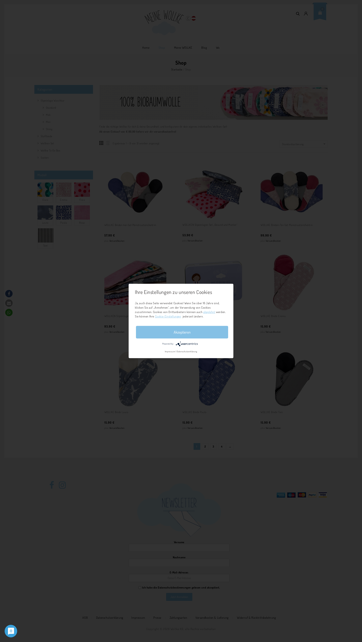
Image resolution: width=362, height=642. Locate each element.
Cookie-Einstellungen (168, 316)
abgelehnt (209, 312)
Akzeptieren (182, 332)
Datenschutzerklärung (187, 351)
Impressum (170, 351)
